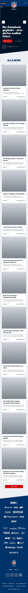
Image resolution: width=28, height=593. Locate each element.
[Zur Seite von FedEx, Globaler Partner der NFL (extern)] (20, 538)
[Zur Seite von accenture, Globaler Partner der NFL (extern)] (13, 528)
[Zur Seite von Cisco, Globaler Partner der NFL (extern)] (13, 538)
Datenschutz (11, 583)
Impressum (4, 583)
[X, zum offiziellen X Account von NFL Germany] (7, 575)
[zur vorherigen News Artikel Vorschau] (3, 22)
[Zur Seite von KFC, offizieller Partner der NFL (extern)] (14, 521)
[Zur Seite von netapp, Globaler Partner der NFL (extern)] (10, 547)
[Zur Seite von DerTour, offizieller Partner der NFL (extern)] (18, 512)
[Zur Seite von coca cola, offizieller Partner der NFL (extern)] (8, 512)
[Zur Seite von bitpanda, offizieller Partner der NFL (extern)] (8, 507)
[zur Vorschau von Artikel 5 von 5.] (17, 46)
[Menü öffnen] (25, 3)
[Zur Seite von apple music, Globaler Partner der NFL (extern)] (15, 533)
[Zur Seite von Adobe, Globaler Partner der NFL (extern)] (21, 528)
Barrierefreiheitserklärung (8, 586)
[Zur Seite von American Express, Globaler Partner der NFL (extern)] (6, 533)
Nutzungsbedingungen (21, 583)
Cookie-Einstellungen (21, 586)
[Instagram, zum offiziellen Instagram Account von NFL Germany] (11, 575)
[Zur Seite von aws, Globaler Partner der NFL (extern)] (23, 533)
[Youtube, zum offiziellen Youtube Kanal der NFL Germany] (20, 575)
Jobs (16, 569)
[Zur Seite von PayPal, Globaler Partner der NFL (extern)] (20, 548)
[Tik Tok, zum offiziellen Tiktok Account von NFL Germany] (16, 575)
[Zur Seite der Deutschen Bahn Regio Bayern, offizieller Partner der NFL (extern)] (11, 517)
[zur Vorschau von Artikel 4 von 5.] (15, 46)
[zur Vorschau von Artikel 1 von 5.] (6, 46)
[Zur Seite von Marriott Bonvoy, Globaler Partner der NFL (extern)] (13, 543)
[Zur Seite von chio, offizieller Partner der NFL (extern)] (21, 507)
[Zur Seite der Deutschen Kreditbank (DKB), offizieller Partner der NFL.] (14, 503)
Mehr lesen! (7, 41)
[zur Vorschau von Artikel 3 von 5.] (13, 46)
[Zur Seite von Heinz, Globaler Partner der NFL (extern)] (6, 543)
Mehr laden (14, 486)
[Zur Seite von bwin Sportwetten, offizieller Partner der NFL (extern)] (16, 507)
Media (10, 569)
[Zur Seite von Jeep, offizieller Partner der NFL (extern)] (22, 517)
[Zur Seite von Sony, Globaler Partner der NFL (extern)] (14, 552)
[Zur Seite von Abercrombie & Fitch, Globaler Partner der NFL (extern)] (5, 528)
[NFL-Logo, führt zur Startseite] (14, 3)
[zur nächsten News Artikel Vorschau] (24, 22)
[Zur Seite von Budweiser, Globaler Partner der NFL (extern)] (7, 538)
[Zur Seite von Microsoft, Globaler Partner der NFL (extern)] (21, 543)
